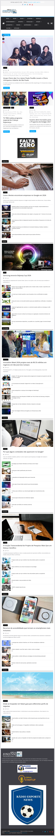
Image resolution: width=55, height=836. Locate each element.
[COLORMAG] (12, 752)
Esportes (20, 21)
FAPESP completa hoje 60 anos (18, 587)
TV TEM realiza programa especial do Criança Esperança (12, 120)
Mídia (13, 107)
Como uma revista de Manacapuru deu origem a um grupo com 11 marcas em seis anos (31, 214)
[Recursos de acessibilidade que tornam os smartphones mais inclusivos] (27, 609)
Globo (21, 112)
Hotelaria (16, 28)
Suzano (49, 115)
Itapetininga (32, 72)
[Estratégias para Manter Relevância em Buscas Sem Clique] (6, 464)
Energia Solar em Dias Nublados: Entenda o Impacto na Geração (26, 404)
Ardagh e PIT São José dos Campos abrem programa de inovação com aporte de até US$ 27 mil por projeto (31, 376)
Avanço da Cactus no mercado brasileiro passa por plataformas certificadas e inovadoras (32, 301)
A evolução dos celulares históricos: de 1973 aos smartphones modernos (28, 642)
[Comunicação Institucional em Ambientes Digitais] (6, 498)
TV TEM (9, 115)
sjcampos (15, 73)
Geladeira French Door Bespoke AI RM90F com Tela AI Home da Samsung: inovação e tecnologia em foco (31, 397)
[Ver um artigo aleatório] (51, 23)
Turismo (18, 25)
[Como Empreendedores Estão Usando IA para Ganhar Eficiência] (6, 235)
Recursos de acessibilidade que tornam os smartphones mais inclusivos (26, 629)
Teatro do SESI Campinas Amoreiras (25, 73)
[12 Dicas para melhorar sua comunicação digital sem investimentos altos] (6, 492)
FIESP (28, 72)
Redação (6, 70)
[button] (10, 18)
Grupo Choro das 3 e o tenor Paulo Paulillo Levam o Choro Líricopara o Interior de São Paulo (25, 79)
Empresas (38, 18)
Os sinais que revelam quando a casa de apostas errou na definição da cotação (29, 294)
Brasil (7, 18)
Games (5, 272)
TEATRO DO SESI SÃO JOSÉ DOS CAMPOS (11, 75)
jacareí (36, 113)
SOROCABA (19, 113)
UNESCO (13, 115)
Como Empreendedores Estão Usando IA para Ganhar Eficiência (26, 234)
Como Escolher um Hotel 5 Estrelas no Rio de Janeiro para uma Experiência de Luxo (30, 718)
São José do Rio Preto (12, 113)
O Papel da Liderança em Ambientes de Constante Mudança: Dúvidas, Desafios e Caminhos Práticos (30, 227)
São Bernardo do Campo (38, 115)
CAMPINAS (6, 72)
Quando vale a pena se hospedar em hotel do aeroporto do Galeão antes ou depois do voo (31, 738)
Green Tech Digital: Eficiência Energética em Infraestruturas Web (26, 410)
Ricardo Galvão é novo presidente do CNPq (21, 580)
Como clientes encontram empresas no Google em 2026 (24, 195)
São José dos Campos (7, 73)
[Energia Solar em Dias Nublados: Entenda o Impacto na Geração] (6, 405)
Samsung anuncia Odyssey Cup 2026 (17, 275)
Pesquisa (5, 542)
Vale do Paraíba (35, 117)
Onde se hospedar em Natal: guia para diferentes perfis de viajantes (25, 705)
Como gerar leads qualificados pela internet (21, 470)
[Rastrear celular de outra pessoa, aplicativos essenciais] (6, 664)
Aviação (38, 21)
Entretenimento (10, 21)
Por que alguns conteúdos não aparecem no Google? (23, 452)
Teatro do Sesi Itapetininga (37, 73)
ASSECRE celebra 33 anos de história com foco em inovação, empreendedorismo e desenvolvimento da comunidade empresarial (30, 207)
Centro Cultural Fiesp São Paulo (15, 72)
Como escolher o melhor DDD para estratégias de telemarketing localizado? (29, 656)
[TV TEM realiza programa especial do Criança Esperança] (14, 98)
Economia (29, 18)
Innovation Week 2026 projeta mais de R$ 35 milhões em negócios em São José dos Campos (25, 363)
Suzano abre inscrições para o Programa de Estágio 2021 (40, 121)
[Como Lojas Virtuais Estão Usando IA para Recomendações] (6, 485)
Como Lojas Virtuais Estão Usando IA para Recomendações (25, 484)
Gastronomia (27, 25)
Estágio (32, 112)
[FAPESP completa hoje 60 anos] (6, 588)
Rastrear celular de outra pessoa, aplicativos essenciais (24, 662)
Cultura (8, 28)
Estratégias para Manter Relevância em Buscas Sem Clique (25, 463)
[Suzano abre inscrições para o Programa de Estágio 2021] (40, 98)
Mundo (22, 18)
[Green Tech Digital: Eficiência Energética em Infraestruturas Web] (6, 411)
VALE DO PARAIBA (25, 75)
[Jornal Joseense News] (3, 23)
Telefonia (5, 625)
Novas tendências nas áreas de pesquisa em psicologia (24, 566)
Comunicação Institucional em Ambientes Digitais (23, 497)
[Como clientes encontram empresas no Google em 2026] (27, 177)
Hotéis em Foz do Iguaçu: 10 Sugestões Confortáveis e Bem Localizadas (27, 725)
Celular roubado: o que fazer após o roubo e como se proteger (26, 649)
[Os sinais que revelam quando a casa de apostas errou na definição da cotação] (6, 295)
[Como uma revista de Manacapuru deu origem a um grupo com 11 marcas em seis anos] (6, 215)
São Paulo (45, 115)
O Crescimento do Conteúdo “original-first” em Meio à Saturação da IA (27, 383)
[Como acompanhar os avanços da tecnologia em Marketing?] (6, 391)
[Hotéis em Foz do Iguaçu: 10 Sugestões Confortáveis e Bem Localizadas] (6, 726)
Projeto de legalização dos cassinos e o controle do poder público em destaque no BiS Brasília (31, 307)
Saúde (35, 25)
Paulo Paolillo (37, 72)
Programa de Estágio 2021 (46, 113)
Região (14, 18)
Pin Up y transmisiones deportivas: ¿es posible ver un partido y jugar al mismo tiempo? (31, 321)
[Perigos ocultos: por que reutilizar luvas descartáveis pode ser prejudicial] (6, 561)
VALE (20, 75)
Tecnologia (29, 21)
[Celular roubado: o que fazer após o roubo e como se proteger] (6, 650)
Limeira (39, 113)
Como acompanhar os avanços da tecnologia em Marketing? (25, 390)
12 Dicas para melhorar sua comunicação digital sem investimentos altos (28, 491)
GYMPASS (49, 112)
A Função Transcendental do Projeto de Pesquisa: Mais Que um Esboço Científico (27, 546)
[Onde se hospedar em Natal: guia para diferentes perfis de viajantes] (27, 685)
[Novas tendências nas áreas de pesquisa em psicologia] (6, 567)
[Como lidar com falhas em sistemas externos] (6, 505)
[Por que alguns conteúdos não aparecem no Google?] (27, 433)
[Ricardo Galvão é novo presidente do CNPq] (6, 581)
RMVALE (42, 72)
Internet (5, 448)
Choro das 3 (24, 72)
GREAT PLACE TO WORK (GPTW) (40, 112)
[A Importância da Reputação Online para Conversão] (6, 478)
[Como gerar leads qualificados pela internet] (6, 471)
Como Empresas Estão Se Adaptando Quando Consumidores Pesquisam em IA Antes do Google (31, 221)
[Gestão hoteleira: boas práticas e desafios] (6, 732)
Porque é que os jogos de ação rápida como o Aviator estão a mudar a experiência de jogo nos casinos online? (31, 287)
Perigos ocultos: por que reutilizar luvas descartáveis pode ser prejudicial (28, 560)
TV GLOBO (5, 115)
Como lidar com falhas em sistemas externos (22, 504)
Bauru (18, 112)
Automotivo (9, 25)
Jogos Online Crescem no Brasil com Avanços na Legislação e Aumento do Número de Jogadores (31, 314)
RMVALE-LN (46, 72)
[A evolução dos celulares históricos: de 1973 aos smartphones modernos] (6, 643)
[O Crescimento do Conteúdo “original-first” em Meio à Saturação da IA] (6, 384)
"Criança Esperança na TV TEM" (10, 112)
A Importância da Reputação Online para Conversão (23, 477)
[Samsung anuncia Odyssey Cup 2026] (27, 257)
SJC (12, 73)
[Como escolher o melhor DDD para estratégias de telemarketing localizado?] (6, 657)
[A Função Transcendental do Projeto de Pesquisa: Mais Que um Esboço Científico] (27, 527)
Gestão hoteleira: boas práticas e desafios (21, 731)
